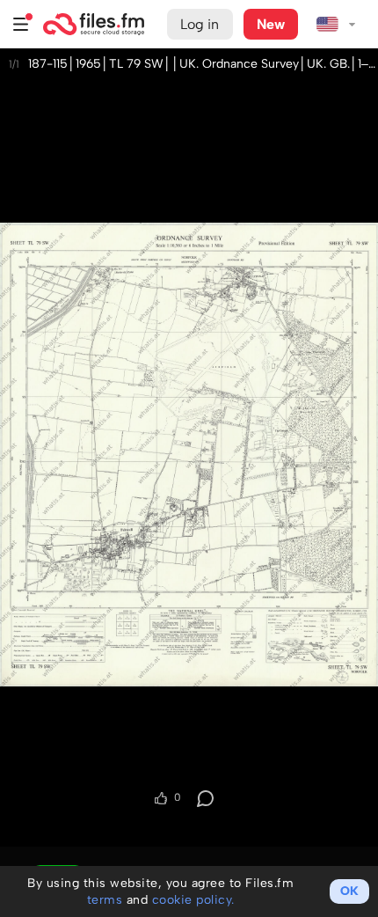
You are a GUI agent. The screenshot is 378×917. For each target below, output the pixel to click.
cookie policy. (193, 899)
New (271, 24)
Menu (21, 24)
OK (349, 891)
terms (105, 899)
